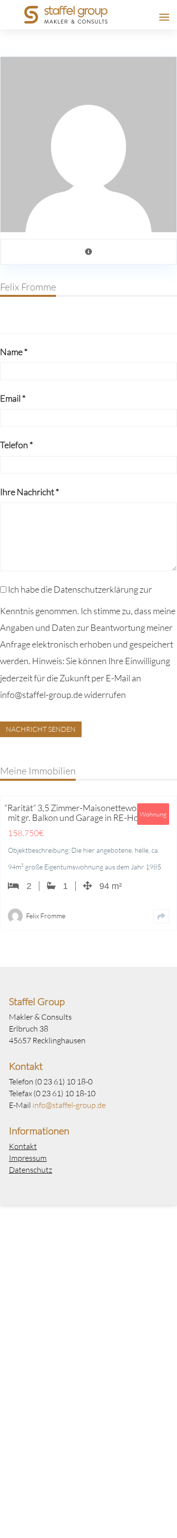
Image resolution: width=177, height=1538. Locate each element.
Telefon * (16, 444)
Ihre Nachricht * (29, 491)
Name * (14, 351)
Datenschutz (30, 1169)
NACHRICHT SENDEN (41, 729)
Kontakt (23, 1146)
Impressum (28, 1157)
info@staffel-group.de (69, 1104)
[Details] (161, 916)
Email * (13, 398)
